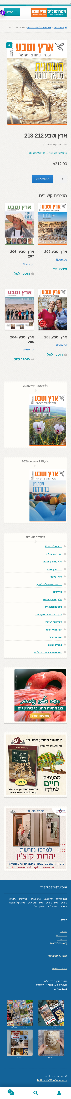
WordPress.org (58, 943)
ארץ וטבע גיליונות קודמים (39, 27)
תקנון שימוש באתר (57, 956)
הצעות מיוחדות (54, 629)
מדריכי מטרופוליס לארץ (49, 584)
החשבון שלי (59, 1093)
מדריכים (57, 591)
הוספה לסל (42, 178)
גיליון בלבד (56, 576)
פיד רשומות (61, 935)
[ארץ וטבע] (51, 1013)
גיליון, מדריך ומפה (52, 561)
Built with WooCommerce (52, 1080)
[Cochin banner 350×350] (35, 838)
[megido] (20, 1043)
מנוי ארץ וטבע (54, 569)
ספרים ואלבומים (53, 606)
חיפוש (35, 1093)
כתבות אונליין (55, 637)
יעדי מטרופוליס (54, 554)
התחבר (63, 931)
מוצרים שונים (55, 644)
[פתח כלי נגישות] (3, 12)
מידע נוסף (60, 269)
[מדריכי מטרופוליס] (20, 1013)
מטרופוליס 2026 (53, 546)
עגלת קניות (16, 1090)
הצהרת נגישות (59, 968)
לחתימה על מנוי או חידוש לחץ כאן (47, 152)
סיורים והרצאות (53, 621)
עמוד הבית (59, 27)
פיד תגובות (62, 939)
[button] (9, 45)
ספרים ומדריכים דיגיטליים (48, 652)
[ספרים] (51, 1043)
